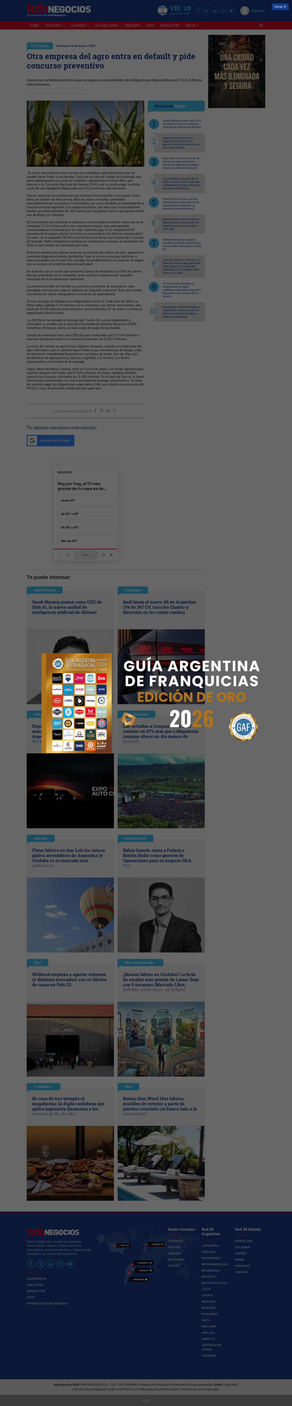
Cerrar (278, 7)
